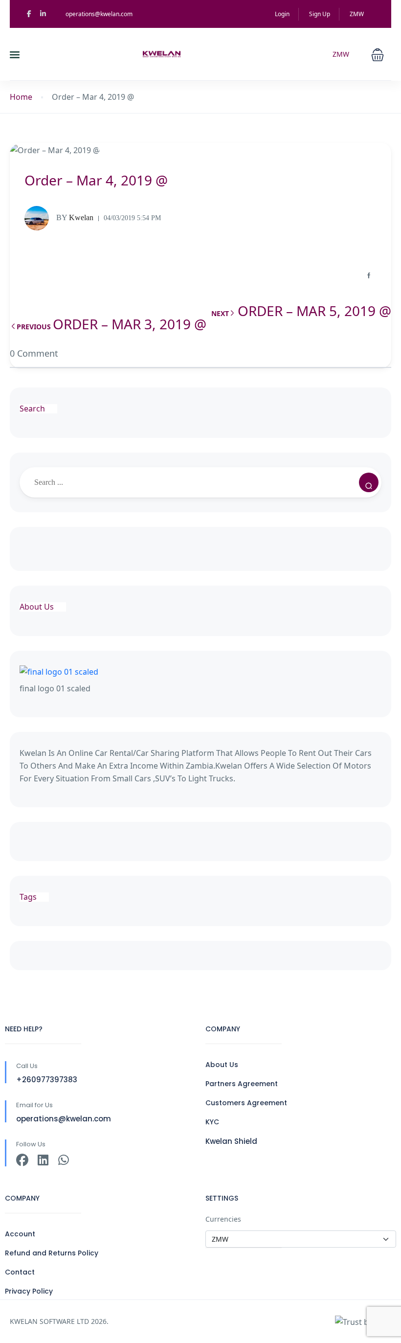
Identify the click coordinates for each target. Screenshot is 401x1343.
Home (21, 97)
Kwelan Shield (231, 1141)
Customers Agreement (246, 1103)
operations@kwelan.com (99, 14)
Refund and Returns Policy (51, 1253)
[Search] (369, 482)
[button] (377, 54)
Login (282, 14)
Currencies (223, 1219)
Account (20, 1234)
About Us (221, 1065)
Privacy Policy (29, 1291)
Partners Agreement (241, 1084)
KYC (212, 1122)
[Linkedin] (43, 1160)
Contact (20, 1272)
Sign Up (319, 14)
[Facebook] (22, 1160)
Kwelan (74, 217)
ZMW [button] (357, 14)
